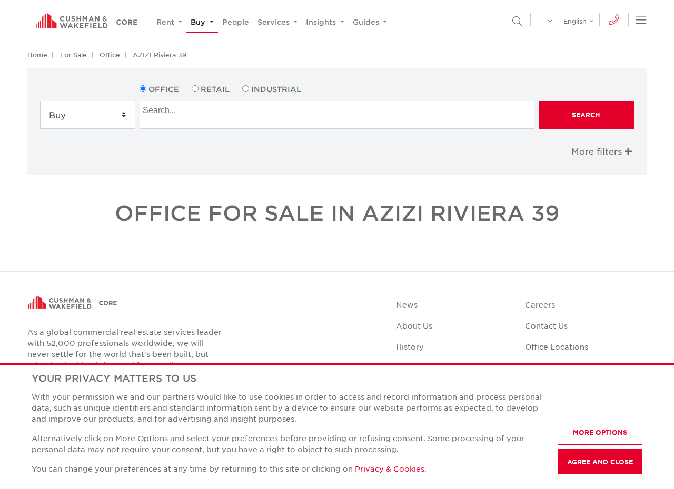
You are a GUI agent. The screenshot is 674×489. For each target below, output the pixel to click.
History (410, 346)
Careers (540, 304)
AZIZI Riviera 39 (159, 54)
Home (37, 54)
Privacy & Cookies (389, 468)
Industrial (276, 89)
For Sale (73, 54)
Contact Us (546, 325)
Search (586, 114)
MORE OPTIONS (600, 432)
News (407, 304)
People (235, 21)
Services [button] (274, 21)
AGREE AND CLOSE (600, 461)
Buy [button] (199, 21)
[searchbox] (338, 109)
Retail (215, 89)
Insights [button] (322, 21)
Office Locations (556, 346)
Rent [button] (166, 21)
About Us (414, 325)
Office (110, 54)
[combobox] (337, 115)
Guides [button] (367, 21)
